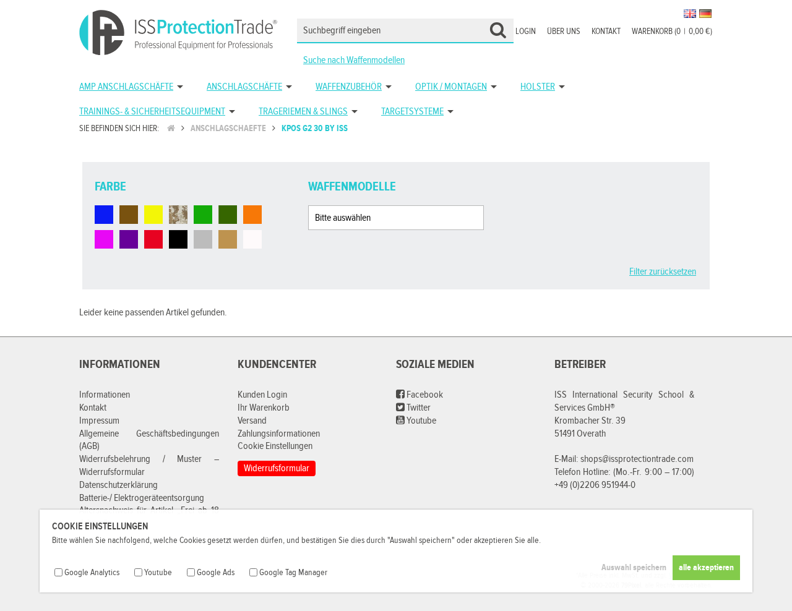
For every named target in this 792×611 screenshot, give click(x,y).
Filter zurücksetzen (662, 272)
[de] (705, 13)
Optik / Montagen (451, 87)
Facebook (424, 395)
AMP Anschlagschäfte (126, 87)
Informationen (104, 395)
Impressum (99, 421)
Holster (537, 87)
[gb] (690, 13)
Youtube (420, 421)
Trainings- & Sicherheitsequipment (152, 112)
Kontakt (606, 31)
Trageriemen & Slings (303, 112)
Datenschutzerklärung (118, 485)
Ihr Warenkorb (264, 408)
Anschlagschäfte (244, 87)
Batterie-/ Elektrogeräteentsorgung (141, 498)
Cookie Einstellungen (275, 446)
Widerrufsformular (276, 468)
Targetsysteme (412, 112)
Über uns (563, 31)
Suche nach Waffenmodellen (354, 60)
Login (525, 31)
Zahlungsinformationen (279, 434)
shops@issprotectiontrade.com (637, 459)
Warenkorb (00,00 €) (672, 31)
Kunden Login (262, 395)
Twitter (418, 408)
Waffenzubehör (349, 87)
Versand (252, 421)
